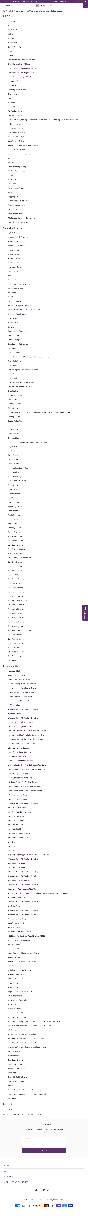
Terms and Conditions (16, 205)
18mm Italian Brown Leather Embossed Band (25, 790)
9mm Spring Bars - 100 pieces (19, 919)
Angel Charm (13, 983)
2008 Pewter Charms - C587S (19, 837)
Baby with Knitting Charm (17, 1077)
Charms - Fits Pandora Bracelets (20, 387)
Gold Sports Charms (15, 634)
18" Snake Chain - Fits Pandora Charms (23, 782)
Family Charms (13, 485)
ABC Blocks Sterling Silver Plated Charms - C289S (26, 936)
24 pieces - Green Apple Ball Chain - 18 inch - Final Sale (28, 855)
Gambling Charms (15, 528)
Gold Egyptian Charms (16, 570)
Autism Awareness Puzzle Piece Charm (22, 1034)
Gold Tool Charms (15, 639)
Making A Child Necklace (17, 149)
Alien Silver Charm (15, 957)
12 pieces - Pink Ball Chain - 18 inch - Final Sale (25, 739)
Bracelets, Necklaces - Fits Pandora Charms (24, 310)
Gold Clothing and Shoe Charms (20, 558)
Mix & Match (12, 162)
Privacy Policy (13, 179)
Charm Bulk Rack (14, 361)
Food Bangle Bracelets (16, 506)
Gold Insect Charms (15, 596)
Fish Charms (12, 498)
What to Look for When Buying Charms (22, 218)
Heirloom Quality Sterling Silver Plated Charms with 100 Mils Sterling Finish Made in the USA (43, 119)
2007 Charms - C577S (16, 825)
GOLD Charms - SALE (16, 553)
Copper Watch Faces (15, 421)
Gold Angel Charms (15, 536)
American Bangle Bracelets (18, 237)
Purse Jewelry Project (16, 188)
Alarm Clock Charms (15, 949)
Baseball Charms (14, 280)
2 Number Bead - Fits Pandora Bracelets (23, 803)
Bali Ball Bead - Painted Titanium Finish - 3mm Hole (27, 1094)
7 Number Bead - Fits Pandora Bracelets (23, 902)
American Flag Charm (16, 974)
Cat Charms (12, 348)
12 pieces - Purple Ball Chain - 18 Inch (22, 743)
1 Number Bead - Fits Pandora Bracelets (23, 718)
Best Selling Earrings (15, 288)
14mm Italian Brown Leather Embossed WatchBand (27, 769)
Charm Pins (12, 374)
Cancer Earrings (14, 339)
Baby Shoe (12, 1073)
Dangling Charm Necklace (17, 89)
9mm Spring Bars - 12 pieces (18, 923)
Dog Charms (12, 446)
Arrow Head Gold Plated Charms (20, 1013)
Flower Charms (13, 502)
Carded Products (14, 47)
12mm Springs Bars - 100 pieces (20, 752)
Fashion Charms (14, 493)
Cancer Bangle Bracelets (17, 331)
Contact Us (12, 85)
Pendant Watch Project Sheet (19, 171)
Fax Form (11, 107)
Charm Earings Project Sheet (19, 64)
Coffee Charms (13, 408)
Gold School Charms (15, 626)
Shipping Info (13, 196)
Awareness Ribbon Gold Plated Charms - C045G (26, 1038)
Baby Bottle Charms (15, 1060)
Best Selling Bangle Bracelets (19, 284)
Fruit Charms (13, 519)
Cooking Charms (14, 416)
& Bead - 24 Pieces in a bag (18, 675)
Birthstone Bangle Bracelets (18, 305)
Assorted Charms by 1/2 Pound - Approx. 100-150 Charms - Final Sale (34, 1021)
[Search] (80, 6)
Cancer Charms (13, 335)
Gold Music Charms (15, 613)
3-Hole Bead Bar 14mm (16, 863)
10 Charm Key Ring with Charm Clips (21, 726)
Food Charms (13, 510)
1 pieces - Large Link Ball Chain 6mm (22, 722)
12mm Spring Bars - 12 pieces (19, 748)
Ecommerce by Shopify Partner (53, 1200)
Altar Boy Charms (14, 966)
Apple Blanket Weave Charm (18, 1000)
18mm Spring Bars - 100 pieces (19, 795)
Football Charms (14, 515)
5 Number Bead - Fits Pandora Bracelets (23, 876)
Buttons (11, 327)
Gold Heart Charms (15, 583)
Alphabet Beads (14, 233)
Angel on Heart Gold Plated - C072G (21, 991)
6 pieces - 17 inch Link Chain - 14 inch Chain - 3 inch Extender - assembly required (38, 893)
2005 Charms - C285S (16, 816)
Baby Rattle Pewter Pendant (18, 1068)
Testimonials (13, 209)
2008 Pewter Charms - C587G (19, 833)
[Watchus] (44, 5)
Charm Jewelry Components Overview (22, 68)
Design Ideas (13, 94)
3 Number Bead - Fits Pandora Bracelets (23, 859)
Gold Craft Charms (15, 562)
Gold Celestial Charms (16, 549)
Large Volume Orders (16, 141)
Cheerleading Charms (16, 391)
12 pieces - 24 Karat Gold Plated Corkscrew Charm (27, 731)
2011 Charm (12, 842)
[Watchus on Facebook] (40, 1190)
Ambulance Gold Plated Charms (20, 970)
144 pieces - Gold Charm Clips (19, 756)
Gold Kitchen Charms (16, 605)
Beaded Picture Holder (16, 30)
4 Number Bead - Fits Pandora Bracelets (23, 872)
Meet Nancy (12, 158)
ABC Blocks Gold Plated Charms (20, 931)
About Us (11, 25)
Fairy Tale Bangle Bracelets (18, 468)
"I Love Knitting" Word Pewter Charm (22, 688)
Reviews (11, 192)
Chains (10, 55)
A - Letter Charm (14, 927)
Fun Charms (12, 523)
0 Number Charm (14, 713)
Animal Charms (13, 250)
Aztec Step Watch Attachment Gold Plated (24, 1043)
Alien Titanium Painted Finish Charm (22, 961)
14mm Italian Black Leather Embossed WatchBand (27, 765)
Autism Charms (13, 263)
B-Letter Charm (13, 1055)
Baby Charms (13, 271)
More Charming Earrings (17, 166)
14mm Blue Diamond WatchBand (20, 760)
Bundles (11, 38)
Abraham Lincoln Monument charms (22, 940)
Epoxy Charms (13, 463)
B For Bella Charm (14, 1051)
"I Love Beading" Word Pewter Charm (22, 684)
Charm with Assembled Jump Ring (21, 382)
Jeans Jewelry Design (16, 137)
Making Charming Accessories (19, 154)
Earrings (11, 98)
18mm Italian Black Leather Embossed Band (24, 786)
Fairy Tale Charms (14, 472)
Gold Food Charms (15, 575)
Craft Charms (13, 425)
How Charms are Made (16, 132)
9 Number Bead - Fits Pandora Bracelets (23, 914)
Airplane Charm (14, 944)
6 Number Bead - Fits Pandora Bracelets (23, 884)
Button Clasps (13, 322)
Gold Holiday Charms (16, 592)
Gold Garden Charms (16, 579)
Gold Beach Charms (15, 545)
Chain (10, 51)
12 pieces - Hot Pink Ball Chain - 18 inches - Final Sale (28, 735)
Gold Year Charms (14, 656)
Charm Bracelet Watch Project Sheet (21, 60)
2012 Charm (12, 846)
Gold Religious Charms (16, 617)
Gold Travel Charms (15, 643)
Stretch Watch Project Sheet (18, 201)
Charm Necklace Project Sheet (19, 77)
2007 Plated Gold (14, 829)
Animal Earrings (14, 254)
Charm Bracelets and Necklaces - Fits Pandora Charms (28, 357)
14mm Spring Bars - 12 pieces (19, 773)
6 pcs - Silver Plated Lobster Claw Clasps (23, 889)
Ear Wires (11, 451)
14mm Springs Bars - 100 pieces (20, 778)
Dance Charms (13, 433)
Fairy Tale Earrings (15, 476)
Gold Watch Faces (14, 647)
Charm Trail (12, 378)
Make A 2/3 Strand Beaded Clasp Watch (23, 145)
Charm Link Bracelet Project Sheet (21, 72)
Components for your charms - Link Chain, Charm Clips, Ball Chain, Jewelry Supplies (40, 412)
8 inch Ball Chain (14, 906)
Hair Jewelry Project (15, 115)
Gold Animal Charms (15, 540)
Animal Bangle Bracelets (17, 245)
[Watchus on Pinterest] (44, 1190)
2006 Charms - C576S (16, 820)
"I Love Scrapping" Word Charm (20, 696)
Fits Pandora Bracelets (16, 111)
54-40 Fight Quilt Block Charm (19, 880)
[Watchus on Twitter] (36, 1190)
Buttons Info (12, 42)
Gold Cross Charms (15, 566)
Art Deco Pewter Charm (17, 1017)
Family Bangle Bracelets (17, 481)
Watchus (32, 1200)
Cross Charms (13, 429)
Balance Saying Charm (16, 1081)
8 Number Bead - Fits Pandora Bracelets (23, 910)
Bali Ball (11, 1085)
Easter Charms (13, 455)
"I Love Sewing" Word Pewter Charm (22, 701)
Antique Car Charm (15, 996)
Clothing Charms (14, 404)
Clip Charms (12, 399)
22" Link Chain (13, 850)
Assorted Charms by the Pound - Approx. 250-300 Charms (30, 1025)
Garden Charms (14, 532)
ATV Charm (12, 1030)
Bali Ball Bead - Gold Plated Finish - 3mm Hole (25, 1090)
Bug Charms (12, 318)
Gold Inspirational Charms (18, 600)
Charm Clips (12, 365)
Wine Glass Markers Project (18, 222)
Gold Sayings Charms (16, 622)
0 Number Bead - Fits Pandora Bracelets (23, 709)
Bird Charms (12, 297)
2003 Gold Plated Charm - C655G (20, 812)
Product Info (12, 184)
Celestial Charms (14, 352)
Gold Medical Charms (16, 609)
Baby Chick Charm (15, 1064)
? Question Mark (14, 671)
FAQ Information (14, 102)
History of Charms (15, 124)
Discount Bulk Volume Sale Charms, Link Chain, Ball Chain (30, 442)
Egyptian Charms (14, 459)
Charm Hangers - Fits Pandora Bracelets (23, 369)
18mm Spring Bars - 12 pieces (19, 799)
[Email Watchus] (52, 1190)
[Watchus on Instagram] (48, 1190)
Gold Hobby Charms (15, 587)
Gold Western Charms (16, 652)
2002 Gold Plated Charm (17, 807)
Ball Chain (11, 275)
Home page (12, 21)
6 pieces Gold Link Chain (17, 897)
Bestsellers (12, 292)
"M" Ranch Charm (14, 705)
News (10, 1109)
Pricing (10, 175)
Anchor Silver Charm (16, 979)
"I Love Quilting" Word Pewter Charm (22, 692)
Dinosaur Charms (14, 438)
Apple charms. (13, 1004)
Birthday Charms (14, 301)
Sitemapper (16, 1114)
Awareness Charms (15, 267)
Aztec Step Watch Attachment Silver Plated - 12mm (27, 1047)
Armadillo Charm (14, 1008)
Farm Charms (13, 489)
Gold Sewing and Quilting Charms (21, 630)
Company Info (13, 81)
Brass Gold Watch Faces (17, 314)
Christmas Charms (15, 395)
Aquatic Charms (14, 258)
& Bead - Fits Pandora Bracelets (20, 679)
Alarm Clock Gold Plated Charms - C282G (23, 953)
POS (37, 1200)
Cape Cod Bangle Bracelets (18, 344)
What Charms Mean (15, 213)
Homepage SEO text (15, 128)
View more (12, 660)
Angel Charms (13, 241)
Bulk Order (12, 34)
